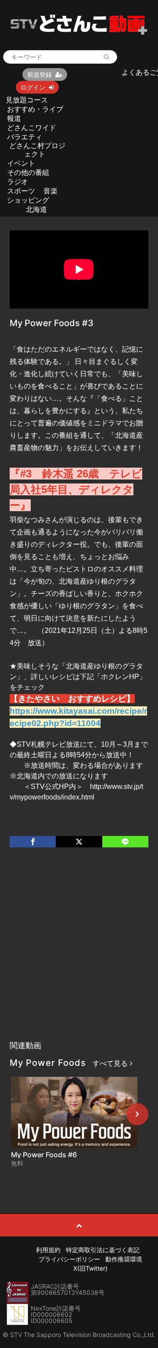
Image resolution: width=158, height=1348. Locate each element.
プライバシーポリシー (69, 1259)
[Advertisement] (79, 953)
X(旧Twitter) (90, 1268)
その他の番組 (28, 172)
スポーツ (21, 190)
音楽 (50, 190)
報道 (14, 118)
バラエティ (24, 136)
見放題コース (27, 99)
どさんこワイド (31, 127)
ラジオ (17, 181)
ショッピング (28, 200)
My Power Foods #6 (44, 1154)
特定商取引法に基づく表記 (103, 1250)
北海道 (36, 209)
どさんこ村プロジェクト (37, 149)
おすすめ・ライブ (35, 109)
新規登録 (39, 74)
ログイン (33, 87)
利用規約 (48, 1250)
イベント (21, 163)
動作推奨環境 (123, 1259)
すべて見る (111, 1063)
